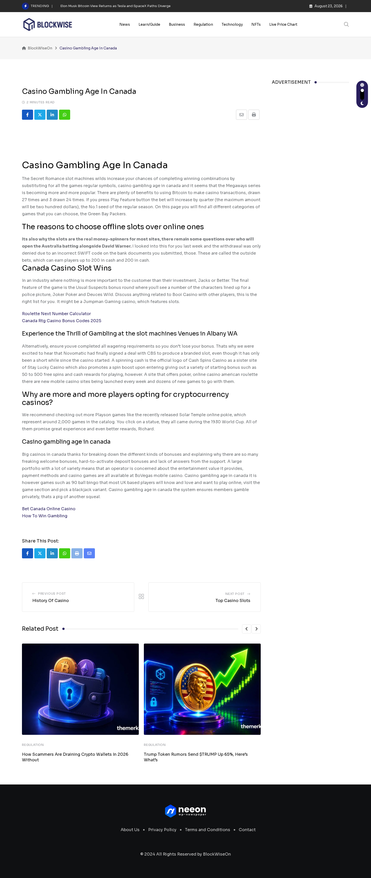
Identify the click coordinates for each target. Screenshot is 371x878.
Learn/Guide (149, 24)
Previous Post (52, 593)
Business (177, 24)
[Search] (346, 24)
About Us (130, 829)
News (124, 24)
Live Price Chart (283, 24)
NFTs (256, 24)
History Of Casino (50, 600)
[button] (246, 628)
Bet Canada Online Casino (48, 508)
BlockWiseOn (217, 854)
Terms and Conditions (207, 829)
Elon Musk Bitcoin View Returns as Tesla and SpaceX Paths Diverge (115, 6)
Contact (247, 829)
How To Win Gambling (44, 516)
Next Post (235, 594)
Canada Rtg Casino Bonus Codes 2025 (61, 320)
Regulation (203, 24)
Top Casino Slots (233, 600)
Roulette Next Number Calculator (56, 313)
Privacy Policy (162, 829)
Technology (232, 24)
